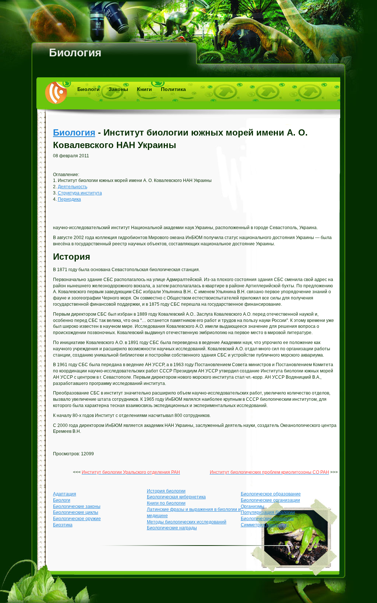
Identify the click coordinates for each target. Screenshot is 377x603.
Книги (144, 89)
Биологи (88, 89)
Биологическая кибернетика (176, 496)
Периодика (69, 199)
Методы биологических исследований (186, 522)
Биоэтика (63, 524)
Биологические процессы (267, 518)
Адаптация (64, 494)
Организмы (252, 506)
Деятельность (72, 186)
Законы (118, 89)
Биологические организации (270, 500)
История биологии (166, 491)
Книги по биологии (166, 503)
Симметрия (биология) (265, 524)
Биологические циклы (75, 512)
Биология (75, 52)
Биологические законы (77, 506)
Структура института (80, 193)
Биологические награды (172, 527)
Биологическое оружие (77, 518)
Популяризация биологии (268, 512)
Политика (173, 89)
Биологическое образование (271, 494)
